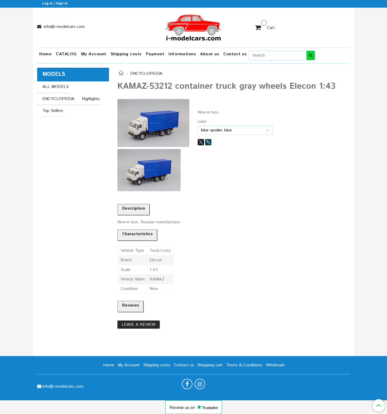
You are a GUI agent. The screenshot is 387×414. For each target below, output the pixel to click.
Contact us (235, 54)
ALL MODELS (55, 87)
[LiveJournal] (208, 142)
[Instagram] (200, 384)
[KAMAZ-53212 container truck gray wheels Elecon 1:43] (153, 123)
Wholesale (275, 365)
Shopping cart (210, 365)
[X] (201, 142)
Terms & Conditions (244, 365)
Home (45, 54)
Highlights (91, 99)
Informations (182, 54)
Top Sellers (52, 111)
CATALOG (66, 54)
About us (209, 54)
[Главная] (121, 74)
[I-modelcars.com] (193, 26)
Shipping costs (126, 54)
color (202, 122)
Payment (155, 54)
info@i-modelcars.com (63, 27)
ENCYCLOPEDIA (146, 74)
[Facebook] (187, 384)
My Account (93, 54)
